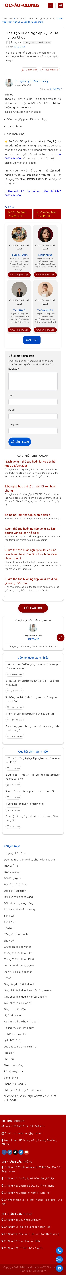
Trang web (13, 424)
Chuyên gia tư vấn (19, 274)
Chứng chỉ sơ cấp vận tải (18, 946)
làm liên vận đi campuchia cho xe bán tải (31, 713)
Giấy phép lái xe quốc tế (17, 1002)
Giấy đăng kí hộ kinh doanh (19, 984)
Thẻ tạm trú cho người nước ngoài (23, 1090)
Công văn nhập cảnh (16, 934)
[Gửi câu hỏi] (60, 637)
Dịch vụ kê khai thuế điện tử (19, 965)
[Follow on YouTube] (26, 1152)
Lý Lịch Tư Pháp (12, 1040)
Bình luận (13, 369)
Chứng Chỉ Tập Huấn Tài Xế (41, 18)
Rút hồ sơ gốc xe (13, 1071)
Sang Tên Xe (11, 1077)
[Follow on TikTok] (15, 1152)
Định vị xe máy (12, 872)
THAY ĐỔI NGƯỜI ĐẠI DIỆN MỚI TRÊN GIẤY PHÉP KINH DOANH (30, 1098)
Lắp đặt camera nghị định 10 (20, 1046)
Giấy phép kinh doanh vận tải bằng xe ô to (28, 990)
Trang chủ (7, 18)
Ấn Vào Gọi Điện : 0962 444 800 (17, 214)
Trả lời (11, 207)
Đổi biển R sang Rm (15, 890)
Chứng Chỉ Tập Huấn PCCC (19, 953)
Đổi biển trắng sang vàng (18, 896)
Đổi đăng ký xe (12, 878)
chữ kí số (9, 940)
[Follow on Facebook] (4, 1152)
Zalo (59, 1259)
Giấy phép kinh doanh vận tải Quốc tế (25, 996)
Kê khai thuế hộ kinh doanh (19, 1027)
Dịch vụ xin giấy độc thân (18, 971)
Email (11, 410)
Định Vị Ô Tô (11, 865)
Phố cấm (9, 1052)
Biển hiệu (9, 928)
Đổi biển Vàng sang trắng (18, 903)
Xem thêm (32, 339)
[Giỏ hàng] (61, 5)
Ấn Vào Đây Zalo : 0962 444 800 (47, 214)
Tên (10, 395)
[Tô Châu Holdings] (21, 5)
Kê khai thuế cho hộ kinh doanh (21, 1021)
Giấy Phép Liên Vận (15, 1009)
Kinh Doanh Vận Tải (15, 1034)
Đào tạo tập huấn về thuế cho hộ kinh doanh (29, 859)
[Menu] (50, 5)
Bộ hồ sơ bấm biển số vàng (19, 909)
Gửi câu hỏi (33, 608)
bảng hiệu (9, 921)
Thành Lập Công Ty (15, 1083)
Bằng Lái (9, 915)
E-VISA (7, 977)
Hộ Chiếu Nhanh (13, 1015)
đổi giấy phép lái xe (15, 853)
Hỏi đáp (20, 18)
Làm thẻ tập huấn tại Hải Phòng (26, 803)
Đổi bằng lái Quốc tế (15, 884)
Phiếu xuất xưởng (13, 1065)
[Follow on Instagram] (9, 1152)
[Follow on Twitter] (20, 1152)
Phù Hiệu (9, 1059)
